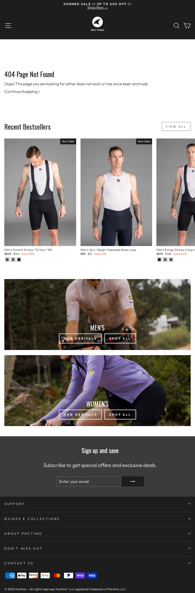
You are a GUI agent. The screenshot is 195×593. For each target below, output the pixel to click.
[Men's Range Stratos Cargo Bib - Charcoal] (165, 259)
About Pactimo (23, 533)
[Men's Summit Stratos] (7, 259)
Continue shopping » (22, 91)
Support (14, 504)
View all (176, 126)
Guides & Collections (32, 519)
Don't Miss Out (23, 548)
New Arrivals (80, 338)
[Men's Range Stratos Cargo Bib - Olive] (171, 259)
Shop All (120, 338)
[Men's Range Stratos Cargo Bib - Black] (159, 259)
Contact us (19, 563)
